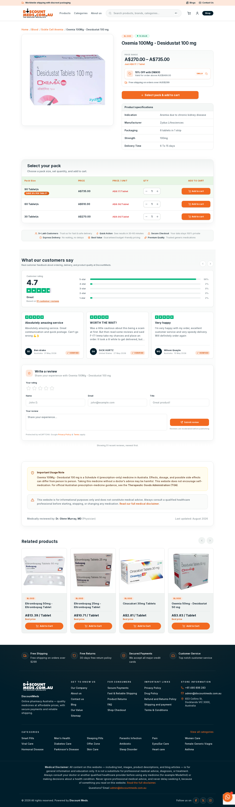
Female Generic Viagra (198, 743)
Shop (208, 13)
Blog (73, 704)
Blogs (192, 2)
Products (65, 13)
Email (90, 395)
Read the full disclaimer (141, 782)
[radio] (28, 388)
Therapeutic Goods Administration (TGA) (153, 485)
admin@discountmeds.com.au (128, 787)
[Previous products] (201, 540)
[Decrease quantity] (146, 191)
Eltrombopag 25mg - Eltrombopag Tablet (87, 605)
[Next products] (210, 540)
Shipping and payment (158, 704)
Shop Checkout (117, 710)
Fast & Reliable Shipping (122, 693)
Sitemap (76, 715)
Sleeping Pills (95, 738)
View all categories (201, 731)
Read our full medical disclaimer (139, 503)
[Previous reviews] (203, 264)
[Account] (197, 13)
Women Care (192, 738)
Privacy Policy (64, 434)
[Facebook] (196, 800)
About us (96, 13)
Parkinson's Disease (66, 749)
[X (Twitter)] (203, 800)
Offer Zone (93, 743)
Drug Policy (151, 693)
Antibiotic (125, 743)
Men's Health (62, 738)
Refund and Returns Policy (160, 699)
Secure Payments (118, 687)
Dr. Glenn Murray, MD (69, 518)
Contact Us (207, 2)
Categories (81, 13)
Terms (76, 434)
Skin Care (92, 749)
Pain (155, 738)
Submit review (191, 422)
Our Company (79, 687)
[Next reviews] (210, 264)
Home (25, 29)
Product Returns (117, 699)
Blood (34, 29)
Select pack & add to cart (162, 95)
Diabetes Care (62, 743)
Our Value (77, 710)
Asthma (189, 749)
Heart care (158, 749)
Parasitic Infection (131, 738)
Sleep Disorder (128, 749)
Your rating (31, 382)
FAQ (110, 704)
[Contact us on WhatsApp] (227, 797)
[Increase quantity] (157, 191)
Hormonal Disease (33, 749)
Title (152, 395)
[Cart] (189, 13)
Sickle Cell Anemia (52, 29)
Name (29, 395)
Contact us (77, 699)
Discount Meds (79, 800)
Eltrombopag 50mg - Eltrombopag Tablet (38, 605)
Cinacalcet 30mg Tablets (139, 603)
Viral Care (27, 743)
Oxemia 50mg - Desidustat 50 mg (189, 605)
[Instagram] (210, 800)
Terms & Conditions (156, 710)
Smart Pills (28, 738)
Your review (32, 411)
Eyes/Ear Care (160, 743)
